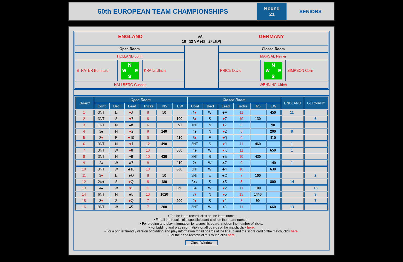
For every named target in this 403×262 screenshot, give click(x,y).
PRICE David (230, 71)
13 (84, 188)
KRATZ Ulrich (155, 71)
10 (241, 119)
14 (84, 194)
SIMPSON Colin (300, 71)
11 (242, 112)
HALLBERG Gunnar (130, 85)
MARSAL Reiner (273, 56)
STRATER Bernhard (92, 71)
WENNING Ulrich (273, 85)
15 (84, 201)
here (250, 227)
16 (84, 207)
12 (148, 144)
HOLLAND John (129, 56)
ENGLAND (130, 36)
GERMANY (271, 36)
